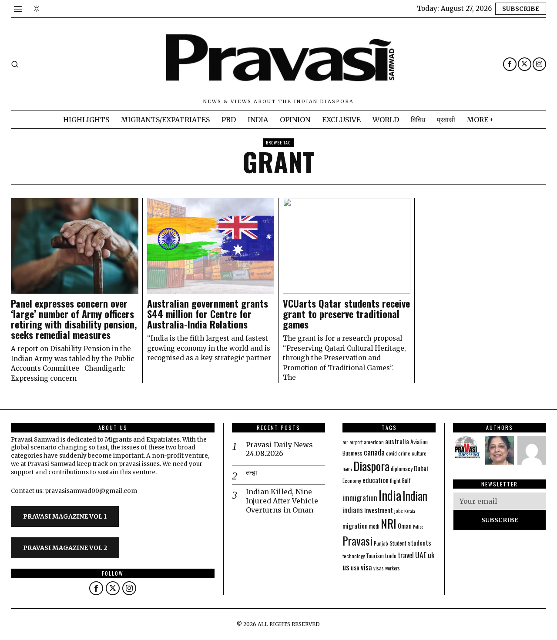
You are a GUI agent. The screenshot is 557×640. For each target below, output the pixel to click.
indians (352, 510)
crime (404, 453)
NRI (388, 523)
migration (355, 525)
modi (374, 526)
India (390, 495)
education (375, 480)
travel (406, 555)
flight (395, 480)
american (374, 442)
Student (397, 543)
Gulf (406, 480)
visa (366, 567)
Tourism (375, 555)
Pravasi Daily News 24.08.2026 (279, 449)
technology (353, 556)
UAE (420, 554)
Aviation (419, 441)
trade (390, 556)
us (345, 566)
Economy (351, 480)
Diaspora (371, 466)
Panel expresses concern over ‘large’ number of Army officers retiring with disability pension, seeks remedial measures (74, 319)
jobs (398, 510)
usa (355, 567)
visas (378, 568)
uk (431, 555)
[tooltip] (510, 64)
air (345, 442)
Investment (378, 510)
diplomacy (402, 469)
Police (418, 526)
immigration (359, 497)
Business (352, 453)
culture (419, 453)
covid (391, 453)
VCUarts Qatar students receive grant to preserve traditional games (346, 314)
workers (392, 568)
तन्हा (251, 472)
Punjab (381, 543)
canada (374, 452)
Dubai (421, 468)
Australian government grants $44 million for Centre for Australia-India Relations (207, 314)
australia (397, 441)
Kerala (409, 510)
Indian (415, 495)
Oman (405, 525)
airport (355, 442)
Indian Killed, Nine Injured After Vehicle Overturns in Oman (282, 500)
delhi (347, 469)
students (419, 542)
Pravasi (357, 541)
